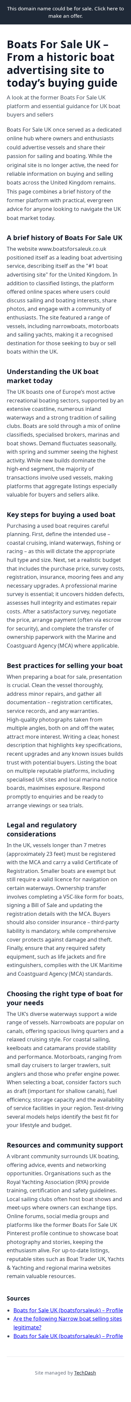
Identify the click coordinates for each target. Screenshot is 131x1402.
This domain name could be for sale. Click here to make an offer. (65, 12)
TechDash (85, 1373)
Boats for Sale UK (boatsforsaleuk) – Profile (68, 1310)
